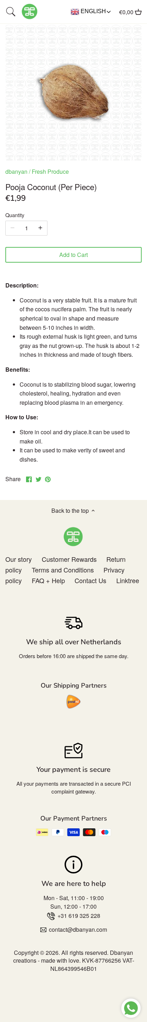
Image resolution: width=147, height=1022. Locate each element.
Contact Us (90, 580)
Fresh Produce (50, 171)
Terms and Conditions (63, 569)
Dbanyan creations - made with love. (73, 956)
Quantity (14, 215)
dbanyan (16, 171)
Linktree (127, 580)
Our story (18, 559)
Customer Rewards (69, 559)
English (92, 11)
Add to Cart (73, 255)
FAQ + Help (48, 580)
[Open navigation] (10, 11)
